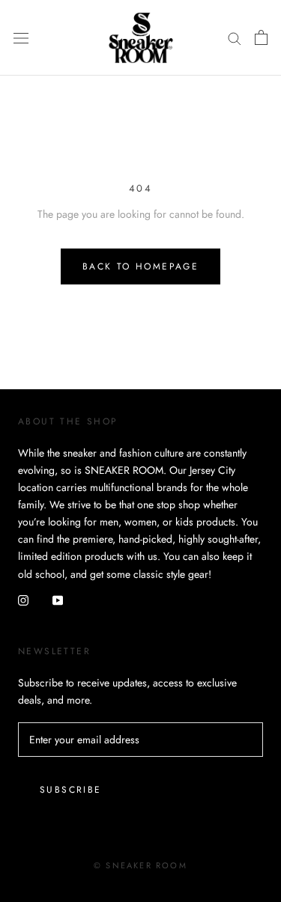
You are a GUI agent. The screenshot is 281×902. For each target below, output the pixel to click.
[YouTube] (57, 600)
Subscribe (71, 789)
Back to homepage (140, 266)
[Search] (234, 37)
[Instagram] (23, 600)
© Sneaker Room (140, 865)
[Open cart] (261, 37)
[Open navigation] (20, 37)
